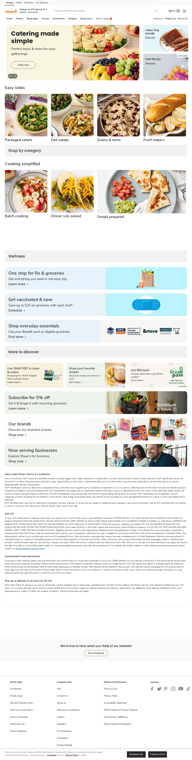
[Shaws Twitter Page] (159, 688)
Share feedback (96, 653)
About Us (61, 702)
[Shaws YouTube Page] (180, 688)
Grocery (9, 2)
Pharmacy (29, 2)
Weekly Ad (170, 18)
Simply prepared (110, 217)
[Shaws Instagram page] (173, 688)
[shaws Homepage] (11, 11)
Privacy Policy (111, 695)
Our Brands (15, 688)
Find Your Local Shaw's (21, 709)
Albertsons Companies (68, 709)
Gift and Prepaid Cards (21, 702)
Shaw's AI (182, 18)
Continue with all (157, 754)
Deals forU (158, 18)
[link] (18, 284)
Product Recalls (64, 745)
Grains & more (109, 140)
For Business (42, 2)
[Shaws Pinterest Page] (166, 688)
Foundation (62, 738)
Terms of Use (110, 688)
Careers (60, 716)
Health (19, 2)
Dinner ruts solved (66, 216)
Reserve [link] (23, 12)
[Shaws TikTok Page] (188, 688)
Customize (52, 755)
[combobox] (106, 10)
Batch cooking (16, 216)
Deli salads (60, 140)
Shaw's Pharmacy (19, 716)
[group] (72, 52)
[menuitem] (9, 18)
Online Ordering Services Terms (30, 548)
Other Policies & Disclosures (117, 724)
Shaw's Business (18, 731)
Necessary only (136, 754)
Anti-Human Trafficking (115, 716)
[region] (96, 754)
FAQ (59, 688)
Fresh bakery (154, 140)
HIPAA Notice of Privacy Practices (121, 709)
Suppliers (61, 724)
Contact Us (62, 695)
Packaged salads (18, 140)
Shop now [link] (23, 65)
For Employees (64, 731)
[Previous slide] (10, 76)
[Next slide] (15, 76)
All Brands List (17, 724)
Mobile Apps (16, 695)
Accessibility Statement (115, 702)
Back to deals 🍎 (104, 18)
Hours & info (33, 12)
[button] (34, 9)
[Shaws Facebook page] (152, 688)
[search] (156, 10)
